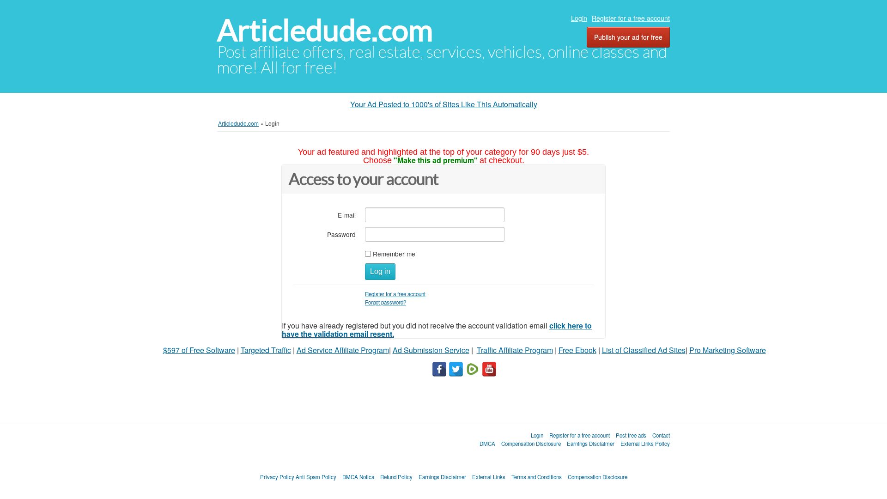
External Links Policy (645, 443)
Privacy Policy (277, 477)
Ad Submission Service (431, 350)
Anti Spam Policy (316, 477)
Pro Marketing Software (727, 350)
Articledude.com (325, 30)
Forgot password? (385, 302)
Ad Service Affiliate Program (343, 350)
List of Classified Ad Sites (644, 350)
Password (341, 234)
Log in (380, 271)
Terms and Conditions (536, 477)
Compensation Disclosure (531, 443)
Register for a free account (631, 18)
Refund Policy (396, 477)
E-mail (347, 214)
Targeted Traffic (266, 350)
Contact (661, 435)
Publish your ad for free (628, 37)
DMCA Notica (358, 477)
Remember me (394, 253)
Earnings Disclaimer (590, 443)
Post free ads (631, 435)
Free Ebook (577, 350)
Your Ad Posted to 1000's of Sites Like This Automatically (443, 104)
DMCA (487, 443)
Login (579, 18)
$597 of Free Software (199, 350)
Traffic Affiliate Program (515, 350)
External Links (488, 477)
